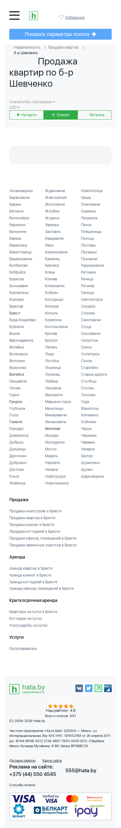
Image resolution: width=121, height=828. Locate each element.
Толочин (88, 395)
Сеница (87, 293)
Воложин (17, 361)
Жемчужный (56, 197)
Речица (87, 279)
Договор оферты (22, 761)
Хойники (88, 422)
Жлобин (52, 211)
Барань (15, 204)
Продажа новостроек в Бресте (35, 511)
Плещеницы (91, 232)
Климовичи (55, 286)
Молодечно (55, 442)
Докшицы (17, 449)
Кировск (52, 265)
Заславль (53, 232)
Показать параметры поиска (57, 34)
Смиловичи (91, 320)
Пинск (86, 225)
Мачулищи (54, 408)
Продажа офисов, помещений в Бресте (42, 538)
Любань (51, 381)
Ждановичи (55, 191)
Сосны (86, 361)
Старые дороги (94, 374)
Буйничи (16, 327)
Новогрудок (55, 476)
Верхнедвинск (21, 340)
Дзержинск (19, 435)
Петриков (89, 218)
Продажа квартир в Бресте (32, 518)
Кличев (51, 279)
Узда (85, 402)
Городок (16, 429)
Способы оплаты (22, 785)
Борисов (16, 279)
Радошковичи (92, 265)
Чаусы (86, 429)
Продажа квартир (63, 47)
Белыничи (17, 232)
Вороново (17, 368)
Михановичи (55, 422)
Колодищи (54, 299)
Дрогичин (17, 456)
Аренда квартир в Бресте (30, 568)
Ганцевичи (18, 381)
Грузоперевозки (23, 648)
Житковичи (55, 204)
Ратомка (88, 272)
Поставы (88, 245)
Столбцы (88, 381)
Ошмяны (88, 211)
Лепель (51, 347)
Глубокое (17, 408)
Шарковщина (92, 476)
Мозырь (52, 435)
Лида (49, 354)
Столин (87, 388)
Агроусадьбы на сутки (28, 625)
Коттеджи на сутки (25, 618)
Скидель (88, 306)
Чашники (88, 435)
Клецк (50, 272)
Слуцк (86, 327)
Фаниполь (90, 408)
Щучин (87, 469)
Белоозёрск (19, 218)
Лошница (53, 368)
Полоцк (87, 238)
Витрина (96, 115)
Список (62, 115)
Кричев (51, 333)
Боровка (16, 299)
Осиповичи (90, 204)
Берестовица (20, 252)
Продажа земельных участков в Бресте (42, 545)
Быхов (14, 333)
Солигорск (90, 354)
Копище (52, 306)
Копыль (51, 313)
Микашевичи (56, 415)
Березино (17, 225)
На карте (28, 115)
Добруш (16, 442)
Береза (15, 238)
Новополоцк (92, 191)
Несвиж (51, 469)
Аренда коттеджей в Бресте (33, 582)
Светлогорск (92, 299)
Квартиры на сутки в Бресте (33, 612)
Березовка (18, 245)
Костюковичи (56, 327)
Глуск (14, 415)
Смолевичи (91, 333)
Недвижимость (27, 47)
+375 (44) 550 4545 (32, 774)
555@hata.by (80, 770)
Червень (88, 442)
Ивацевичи (54, 238)
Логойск (52, 361)
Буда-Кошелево (22, 320)
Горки (14, 395)
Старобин (89, 368)
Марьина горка (58, 402)
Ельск (14, 476)
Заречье (52, 225)
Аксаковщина (21, 191)
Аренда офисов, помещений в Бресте (41, 588)
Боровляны (19, 293)
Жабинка (17, 483)
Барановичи (19, 197)
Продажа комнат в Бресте (31, 525)
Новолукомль (57, 483)
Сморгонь (89, 340)
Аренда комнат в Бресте (30, 575)
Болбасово (18, 265)
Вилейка (16, 347)
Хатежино (89, 415)
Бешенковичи (20, 259)
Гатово (15, 388)
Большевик (18, 286)
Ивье (49, 245)
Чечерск (88, 449)
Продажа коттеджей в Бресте (34, 531)
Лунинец (52, 374)
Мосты (50, 449)
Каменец (52, 259)
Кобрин (51, 293)
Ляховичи (53, 388)
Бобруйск (17, 272)
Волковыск (18, 354)
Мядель (51, 456)
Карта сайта (52, 761)
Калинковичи (56, 252)
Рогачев (87, 286)
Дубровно (18, 463)
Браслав (16, 306)
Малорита (53, 395)
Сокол (86, 347)
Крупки (51, 340)
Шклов (86, 456)
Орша (86, 197)
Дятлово (16, 469)
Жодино (52, 218)
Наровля (52, 463)
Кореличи (53, 320)
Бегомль (16, 211)
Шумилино (90, 463)
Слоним (88, 313)
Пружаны (89, 252)
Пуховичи (89, 259)
